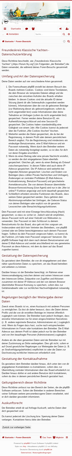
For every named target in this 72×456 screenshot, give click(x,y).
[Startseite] (36, 13)
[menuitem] (68, 41)
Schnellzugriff (6, 29)
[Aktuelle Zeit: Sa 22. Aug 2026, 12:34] (64, 42)
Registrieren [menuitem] (68, 29)
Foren (27, 29)
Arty (24, 446)
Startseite (16, 28)
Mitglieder (34, 29)
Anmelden (14, 34)
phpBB (27, 443)
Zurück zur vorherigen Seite (16, 427)
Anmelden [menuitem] (61, 29)
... (3, 34)
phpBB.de (48, 449)
